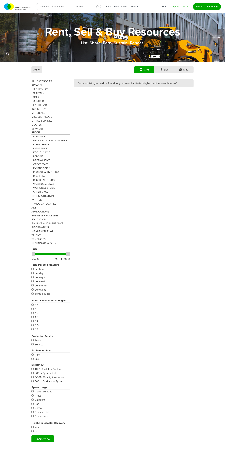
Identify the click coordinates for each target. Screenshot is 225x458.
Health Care (39, 105)
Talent (36, 235)
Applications (40, 211)
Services (37, 128)
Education (38, 219)
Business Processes (44, 215)
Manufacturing (42, 231)
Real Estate (40, 176)
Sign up (175, 6)
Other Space (40, 191)
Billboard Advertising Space (50, 140)
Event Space (40, 148)
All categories (41, 81)
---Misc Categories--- (45, 203)
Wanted (36, 199)
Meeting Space (41, 160)
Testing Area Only (43, 243)
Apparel (36, 85)
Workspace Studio (44, 187)
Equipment (38, 93)
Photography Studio (46, 172)
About (108, 6)
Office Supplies (41, 120)
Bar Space (39, 136)
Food (35, 97)
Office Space (40, 164)
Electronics (39, 89)
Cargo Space (41, 144)
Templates (38, 239)
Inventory (38, 109)
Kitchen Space (41, 152)
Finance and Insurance (47, 223)
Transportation (42, 196)
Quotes (36, 124)
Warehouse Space (43, 184)
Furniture (38, 101)
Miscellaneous (41, 116)
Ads (34, 207)
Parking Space (41, 168)
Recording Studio (44, 180)
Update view (42, 439)
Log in (185, 6)
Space (35, 132)
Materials (38, 113)
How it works (121, 6)
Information (40, 227)
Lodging (38, 156)
